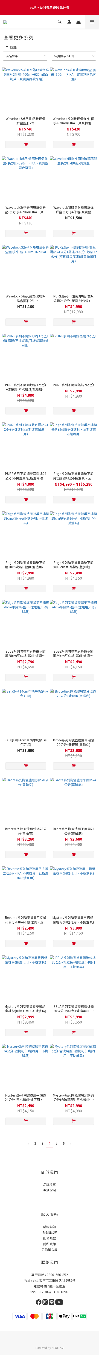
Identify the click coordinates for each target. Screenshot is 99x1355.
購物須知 (49, 1227)
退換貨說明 (49, 1232)
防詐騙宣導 (49, 1249)
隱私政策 (49, 1244)
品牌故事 (49, 1184)
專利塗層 (49, 1190)
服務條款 (49, 1238)
